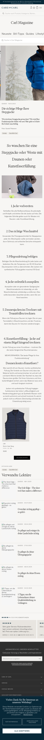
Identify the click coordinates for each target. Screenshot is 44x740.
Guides (30, 33)
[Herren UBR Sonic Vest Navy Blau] (15, 425)
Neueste (6, 33)
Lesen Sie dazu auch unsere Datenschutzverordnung (22, 664)
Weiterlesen (28, 714)
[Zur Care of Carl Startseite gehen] (10, 8)
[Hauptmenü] (41, 7)
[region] (22, 629)
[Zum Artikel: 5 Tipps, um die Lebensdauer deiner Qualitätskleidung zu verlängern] (22, 597)
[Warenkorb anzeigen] (37, 8)
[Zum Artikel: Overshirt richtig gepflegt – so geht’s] (22, 511)
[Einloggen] (31, 7)
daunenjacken (22, 458)
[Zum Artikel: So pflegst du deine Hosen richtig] (22, 575)
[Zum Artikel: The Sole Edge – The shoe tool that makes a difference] (22, 490)
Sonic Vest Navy (8, 446)
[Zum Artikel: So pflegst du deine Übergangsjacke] (22, 553)
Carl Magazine (22, 22)
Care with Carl (13, 133)
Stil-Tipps (18, 33)
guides (5, 133)
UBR (4, 443)
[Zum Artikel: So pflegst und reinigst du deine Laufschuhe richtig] (22, 532)
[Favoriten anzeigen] (34, 8)
